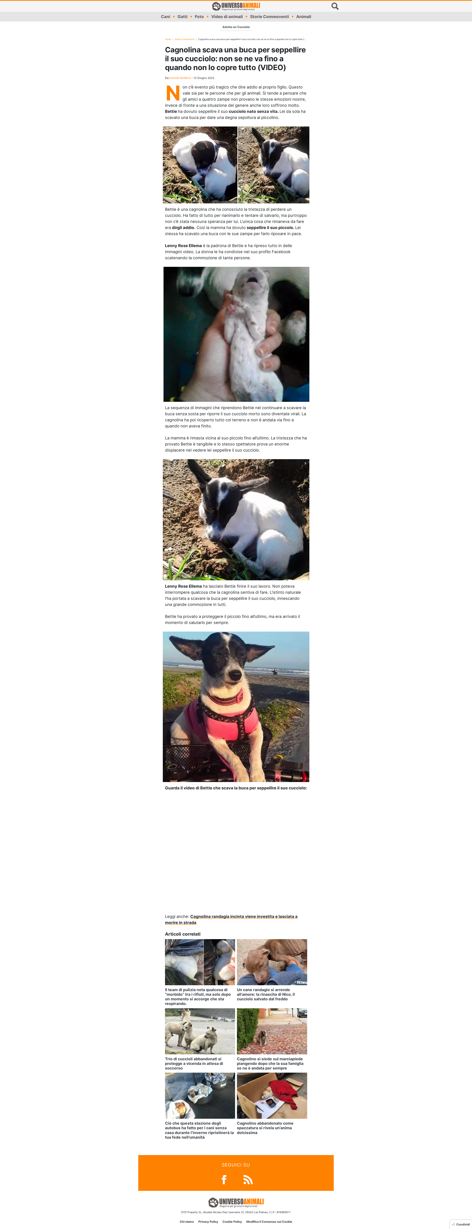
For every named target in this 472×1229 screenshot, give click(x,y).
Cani (165, 16)
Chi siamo (187, 1221)
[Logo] (236, 6)
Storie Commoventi (269, 16)
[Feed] (248, 1179)
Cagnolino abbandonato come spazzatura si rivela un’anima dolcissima (265, 1128)
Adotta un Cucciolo (236, 27)
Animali (303, 16)
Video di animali (227, 16)
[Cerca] (335, 6)
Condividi (463, 1224)
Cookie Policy (232, 1221)
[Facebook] (224, 1179)
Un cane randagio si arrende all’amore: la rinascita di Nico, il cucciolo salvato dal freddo (266, 994)
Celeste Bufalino (180, 78)
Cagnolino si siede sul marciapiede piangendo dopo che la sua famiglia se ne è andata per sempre (270, 1063)
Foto (199, 16)
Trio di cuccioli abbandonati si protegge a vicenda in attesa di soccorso (194, 1063)
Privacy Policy (208, 1221)
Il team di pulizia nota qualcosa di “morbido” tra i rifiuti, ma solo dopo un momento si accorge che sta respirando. (198, 996)
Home (168, 39)
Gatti (183, 16)
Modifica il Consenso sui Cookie (269, 1221)
